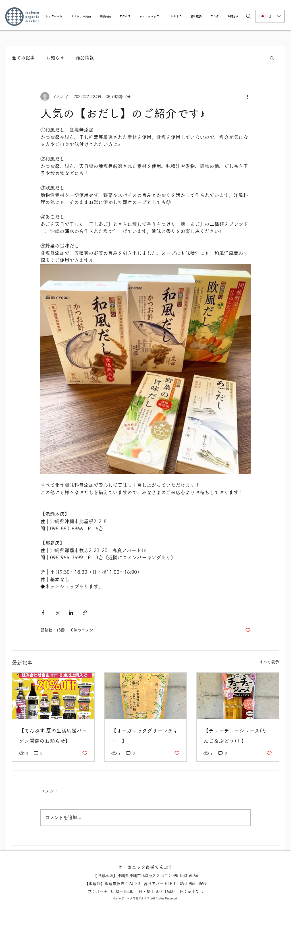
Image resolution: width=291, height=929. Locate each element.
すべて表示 (269, 662)
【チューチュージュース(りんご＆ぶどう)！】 (235, 735)
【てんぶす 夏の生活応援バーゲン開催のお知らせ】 (53, 735)
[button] (81, 16)
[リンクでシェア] (85, 612)
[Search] (248, 16)
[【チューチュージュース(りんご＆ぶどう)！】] (238, 696)
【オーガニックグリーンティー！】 (144, 735)
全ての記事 (23, 57)
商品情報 (85, 57)
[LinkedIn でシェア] (71, 612)
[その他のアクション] (247, 96)
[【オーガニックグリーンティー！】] (146, 696)
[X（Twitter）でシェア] (57, 612)
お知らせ (55, 57)
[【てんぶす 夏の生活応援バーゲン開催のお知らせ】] (53, 696)
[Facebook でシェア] (43, 612)
